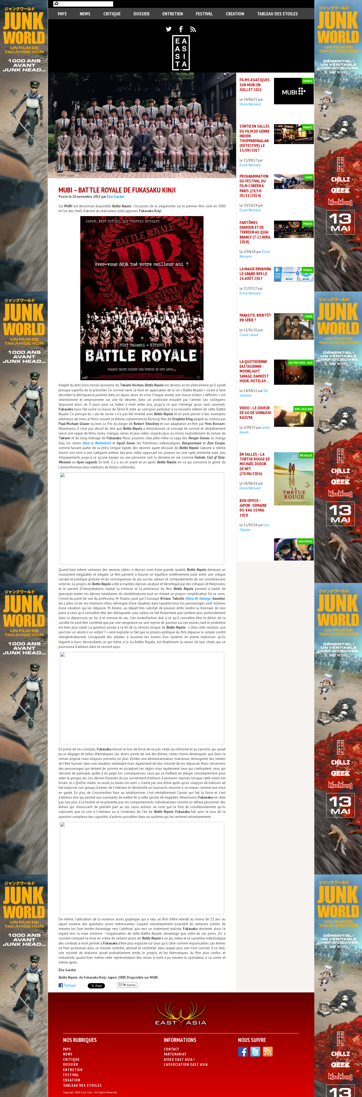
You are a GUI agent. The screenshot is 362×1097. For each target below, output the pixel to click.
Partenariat (175, 1054)
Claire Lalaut (249, 335)
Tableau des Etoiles (277, 14)
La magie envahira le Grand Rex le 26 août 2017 (255, 273)
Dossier (141, 14)
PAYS (62, 14)
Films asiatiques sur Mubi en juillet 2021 (255, 84)
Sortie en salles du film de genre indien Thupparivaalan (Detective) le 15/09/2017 (255, 138)
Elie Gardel (115, 196)
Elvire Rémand (250, 104)
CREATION (235, 14)
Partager (70, 985)
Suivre (130, 985)
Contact (171, 1049)
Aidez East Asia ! (179, 1059)
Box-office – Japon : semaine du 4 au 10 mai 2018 (253, 508)
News (85, 14)
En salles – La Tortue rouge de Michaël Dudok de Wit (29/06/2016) (255, 463)
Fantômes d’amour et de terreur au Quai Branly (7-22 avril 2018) (255, 232)
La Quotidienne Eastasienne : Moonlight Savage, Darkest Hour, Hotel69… (254, 371)
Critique (112, 14)
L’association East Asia (186, 1064)
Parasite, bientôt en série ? (255, 317)
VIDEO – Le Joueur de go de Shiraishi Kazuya (255, 412)
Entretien (172, 14)
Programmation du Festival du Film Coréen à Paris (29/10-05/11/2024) (254, 185)
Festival (204, 14)
